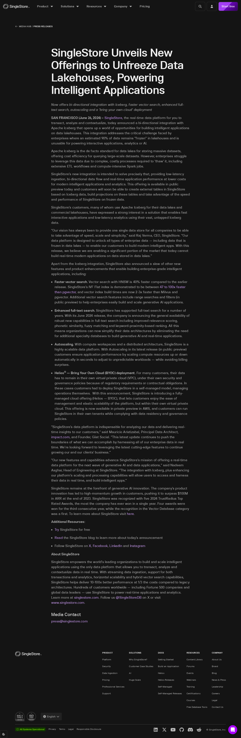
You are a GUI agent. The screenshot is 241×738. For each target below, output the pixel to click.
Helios (161, 673)
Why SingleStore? (138, 659)
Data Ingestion (109, 673)
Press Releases (43, 26)
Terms (62, 729)
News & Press (219, 679)
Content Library (195, 659)
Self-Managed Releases (170, 693)
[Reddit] (199, 729)
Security (106, 666)
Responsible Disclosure (89, 729)
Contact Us (217, 707)
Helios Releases (166, 679)
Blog (214, 673)
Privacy (52, 729)
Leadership (217, 686)
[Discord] (190, 729)
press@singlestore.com (69, 621)
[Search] (200, 6)
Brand (215, 666)
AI (130, 673)
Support (106, 693)
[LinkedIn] (156, 729)
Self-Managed (165, 686)
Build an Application (168, 666)
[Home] (16, 6)
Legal (214, 700)
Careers (216, 693)
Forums (190, 666)
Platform (106, 659)
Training (191, 686)
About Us (217, 659)
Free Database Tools (197, 707)
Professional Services (113, 686)
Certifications (194, 693)
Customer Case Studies (141, 666)
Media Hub (25, 26)
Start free (228, 6)
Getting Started (166, 659)
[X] (164, 729)
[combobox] (51, 716)
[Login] (212, 6)
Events (190, 673)
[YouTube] (173, 729)
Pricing (106, 679)
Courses (191, 700)
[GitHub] (182, 729)
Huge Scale (134, 679)
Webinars (191, 679)
